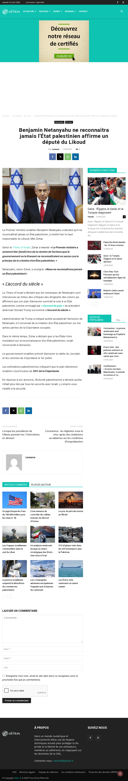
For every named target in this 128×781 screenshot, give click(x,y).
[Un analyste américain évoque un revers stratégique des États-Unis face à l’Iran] (42, 534)
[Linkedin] (75, 156)
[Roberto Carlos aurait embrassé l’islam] (94, 293)
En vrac (27, 115)
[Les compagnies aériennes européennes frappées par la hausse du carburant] (42, 568)
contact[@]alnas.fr (63, 760)
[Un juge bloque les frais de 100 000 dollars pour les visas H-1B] (14, 500)
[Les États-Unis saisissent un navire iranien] (70, 568)
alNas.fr (17, 777)
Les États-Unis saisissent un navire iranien (68, 583)
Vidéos (56, 11)
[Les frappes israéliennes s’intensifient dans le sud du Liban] (14, 534)
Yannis (91, 216)
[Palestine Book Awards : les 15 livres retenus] (94, 245)
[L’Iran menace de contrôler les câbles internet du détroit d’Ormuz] (42, 500)
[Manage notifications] (120, 773)
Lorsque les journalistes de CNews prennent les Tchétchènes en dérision (21, 435)
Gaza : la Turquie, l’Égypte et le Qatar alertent (113, 259)
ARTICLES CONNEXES (15, 484)
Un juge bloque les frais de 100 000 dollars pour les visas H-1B (14, 514)
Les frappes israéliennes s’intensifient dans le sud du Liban (14, 548)
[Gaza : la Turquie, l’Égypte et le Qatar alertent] (94, 259)
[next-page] (10, 597)
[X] (123, 2)
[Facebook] (117, 2)
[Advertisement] (64, 87)
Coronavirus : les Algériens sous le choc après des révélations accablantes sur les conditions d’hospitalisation (64, 436)
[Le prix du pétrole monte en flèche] (70, 500)
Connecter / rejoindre (35, 2)
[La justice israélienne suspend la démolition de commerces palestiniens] (14, 568)
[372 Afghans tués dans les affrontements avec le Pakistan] (70, 534)
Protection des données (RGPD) (103, 772)
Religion (43, 11)
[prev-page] (4, 597)
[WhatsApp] (67, 156)
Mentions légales (27, 772)
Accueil (5, 115)
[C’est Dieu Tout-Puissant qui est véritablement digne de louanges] (94, 274)
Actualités (28, 11)
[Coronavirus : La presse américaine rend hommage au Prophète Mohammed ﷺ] (94, 331)
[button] (122, 11)
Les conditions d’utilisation (73, 772)
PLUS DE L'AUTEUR (41, 484)
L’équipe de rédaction (48, 772)
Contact (83, 11)
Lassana (55, 149)
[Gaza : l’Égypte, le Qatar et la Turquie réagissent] (107, 191)
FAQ (14, 772)
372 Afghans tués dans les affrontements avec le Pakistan (70, 548)
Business (69, 11)
